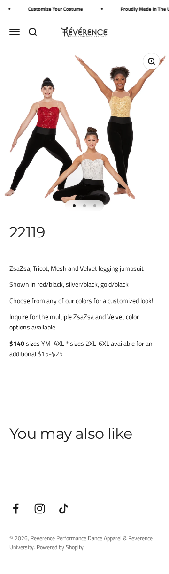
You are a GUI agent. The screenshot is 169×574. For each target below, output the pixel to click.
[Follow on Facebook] (15, 508)
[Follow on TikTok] (63, 508)
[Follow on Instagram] (39, 508)
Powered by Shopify (60, 547)
